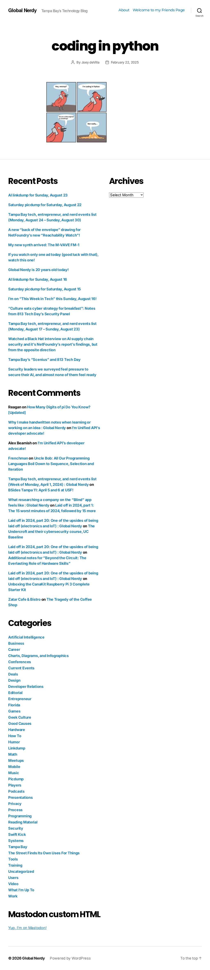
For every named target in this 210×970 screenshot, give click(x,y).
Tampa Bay (17, 847)
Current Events (21, 668)
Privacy (15, 803)
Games (14, 711)
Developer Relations (25, 686)
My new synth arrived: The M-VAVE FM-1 (43, 245)
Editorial (15, 693)
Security (15, 828)
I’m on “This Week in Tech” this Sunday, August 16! (52, 299)
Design (14, 680)
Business (16, 643)
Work (12, 896)
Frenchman (18, 458)
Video (13, 884)
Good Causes (19, 723)
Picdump (16, 779)
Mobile (14, 766)
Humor (14, 742)
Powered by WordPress (70, 958)
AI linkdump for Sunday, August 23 (38, 195)
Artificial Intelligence (26, 637)
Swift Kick (17, 834)
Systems (16, 840)
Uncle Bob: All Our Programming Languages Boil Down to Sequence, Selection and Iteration (51, 463)
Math (12, 754)
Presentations (20, 797)
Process (15, 810)
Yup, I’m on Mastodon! (27, 928)
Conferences (19, 662)
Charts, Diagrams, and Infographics (38, 656)
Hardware (16, 730)
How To (14, 736)
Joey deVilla (90, 62)
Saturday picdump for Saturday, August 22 (44, 205)
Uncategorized (21, 871)
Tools (13, 859)
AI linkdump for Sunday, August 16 (37, 279)
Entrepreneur (19, 699)
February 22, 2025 (125, 62)
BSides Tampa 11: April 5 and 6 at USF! (40, 490)
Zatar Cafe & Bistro (24, 599)
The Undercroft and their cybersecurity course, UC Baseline (51, 531)
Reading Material (23, 822)
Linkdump (16, 748)
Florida (14, 705)
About (124, 10)
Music (13, 773)
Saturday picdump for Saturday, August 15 (44, 289)
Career (14, 649)
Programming (20, 816)
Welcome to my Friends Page (159, 10)
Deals (13, 674)
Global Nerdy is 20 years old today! (38, 270)
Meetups (16, 760)
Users (13, 877)
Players (14, 785)
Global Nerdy (22, 10)
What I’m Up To (21, 890)
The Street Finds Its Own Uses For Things (44, 853)
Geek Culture (19, 717)
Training (15, 865)
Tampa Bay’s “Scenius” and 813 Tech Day (44, 359)
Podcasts (16, 791)
